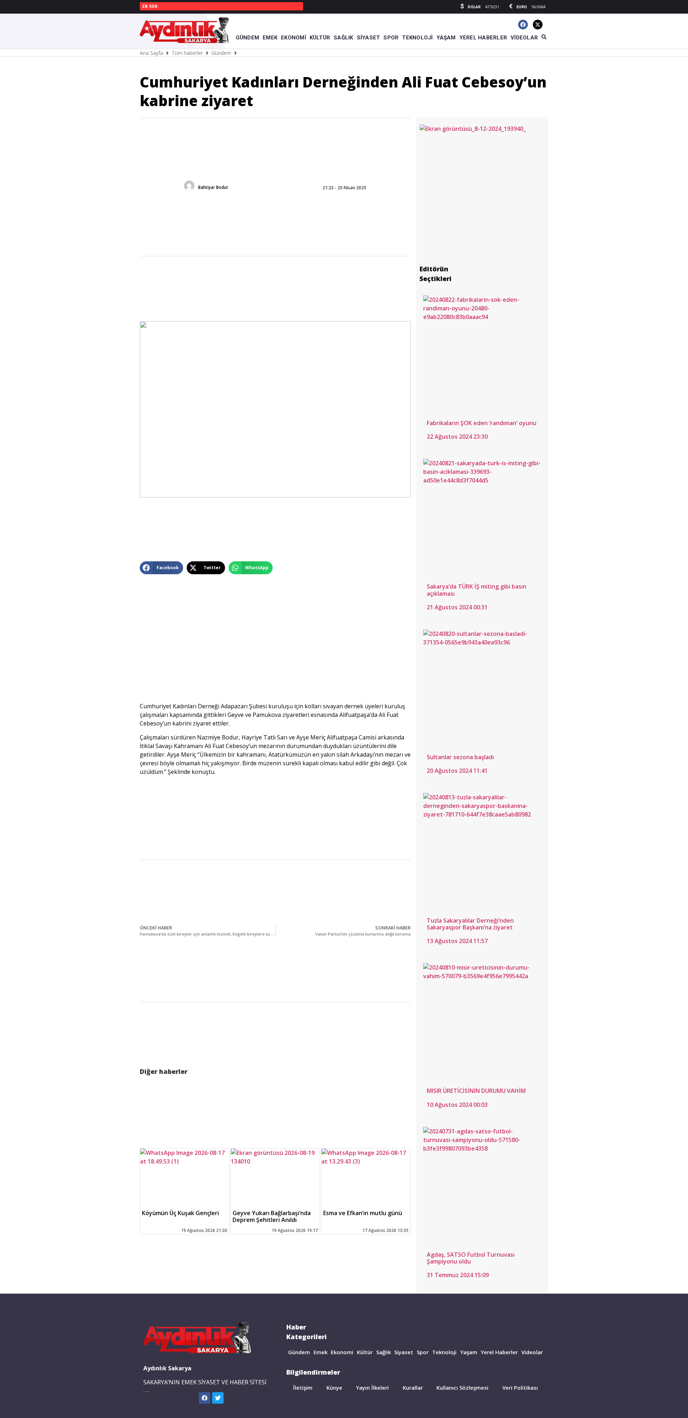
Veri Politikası (520, 1387)
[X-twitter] (538, 24)
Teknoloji (444, 1352)
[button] (161, 567)
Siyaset (403, 1352)
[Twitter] (218, 1398)
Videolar (532, 1352)
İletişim (302, 1387)
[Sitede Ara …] (543, 37)
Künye (334, 1387)
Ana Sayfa (151, 52)
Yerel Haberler (499, 1352)
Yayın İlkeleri (372, 1387)
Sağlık (383, 1352)
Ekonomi (342, 1352)
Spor (423, 1352)
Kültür (365, 1352)
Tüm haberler (187, 52)
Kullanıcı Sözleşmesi (462, 1387)
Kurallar (413, 1387)
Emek (321, 1352)
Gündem (221, 52)
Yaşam (468, 1352)
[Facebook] (523, 24)
